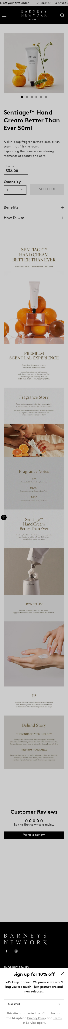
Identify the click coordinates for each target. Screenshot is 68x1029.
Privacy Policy (36, 1018)
